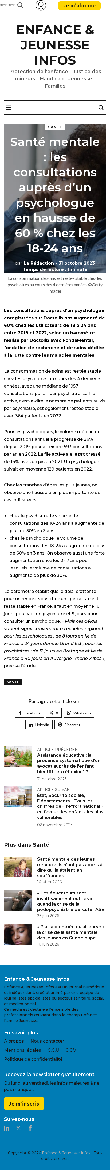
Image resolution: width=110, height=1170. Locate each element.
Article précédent (58, 749)
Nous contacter (47, 1041)
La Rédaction (34, 263)
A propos (14, 1041)
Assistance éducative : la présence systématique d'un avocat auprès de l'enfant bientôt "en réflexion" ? (68, 763)
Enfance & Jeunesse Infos (55, 45)
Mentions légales (22, 1050)
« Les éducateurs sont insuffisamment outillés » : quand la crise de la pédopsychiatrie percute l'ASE (70, 901)
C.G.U (53, 1050)
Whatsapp (82, 713)
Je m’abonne (79, 5)
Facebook (33, 713)
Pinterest (72, 724)
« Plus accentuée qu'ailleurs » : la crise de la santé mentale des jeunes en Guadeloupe (70, 932)
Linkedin (42, 724)
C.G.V (70, 1050)
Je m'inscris (24, 1103)
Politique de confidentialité (33, 1059)
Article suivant (54, 789)
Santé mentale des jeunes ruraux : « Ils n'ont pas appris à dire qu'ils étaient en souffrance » (70, 867)
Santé (55, 126)
